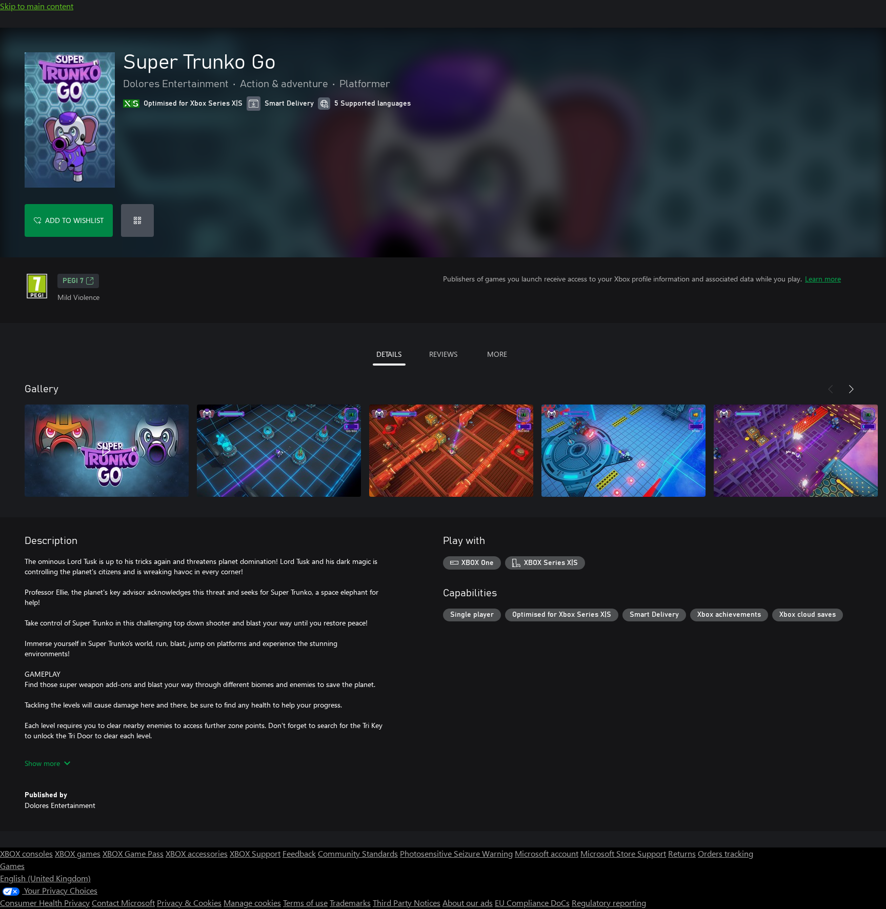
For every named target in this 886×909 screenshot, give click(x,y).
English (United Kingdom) (45, 878)
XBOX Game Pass (133, 853)
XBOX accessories (197, 853)
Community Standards (358, 853)
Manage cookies (252, 902)
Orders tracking (725, 853)
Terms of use (305, 902)
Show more (42, 763)
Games (12, 865)
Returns (682, 853)
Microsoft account (546, 853)
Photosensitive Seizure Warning (456, 853)
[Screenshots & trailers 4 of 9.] (623, 451)
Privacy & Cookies (189, 902)
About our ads (467, 902)
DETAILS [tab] (388, 354)
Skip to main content (36, 6)
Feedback (299, 853)
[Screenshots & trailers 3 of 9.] (451, 451)
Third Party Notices (406, 902)
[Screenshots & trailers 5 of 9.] (796, 451)
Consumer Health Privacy (45, 902)
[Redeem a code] (137, 220)
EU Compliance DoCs (532, 902)
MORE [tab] (497, 354)
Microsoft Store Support (623, 853)
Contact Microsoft (123, 902)
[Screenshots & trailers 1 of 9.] (107, 451)
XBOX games (77, 853)
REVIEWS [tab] (443, 354)
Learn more (823, 279)
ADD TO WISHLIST (74, 220)
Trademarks (350, 902)
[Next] (851, 389)
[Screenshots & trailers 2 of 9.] (279, 451)
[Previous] (830, 389)
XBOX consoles (26, 853)
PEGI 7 (73, 281)
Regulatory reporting (609, 902)
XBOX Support (255, 853)
